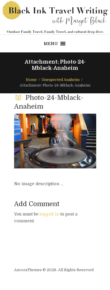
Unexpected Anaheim (60, 80)
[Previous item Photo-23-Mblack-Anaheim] (34, 141)
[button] (51, 43)
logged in (49, 214)
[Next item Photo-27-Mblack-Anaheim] (75, 141)
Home (31, 80)
